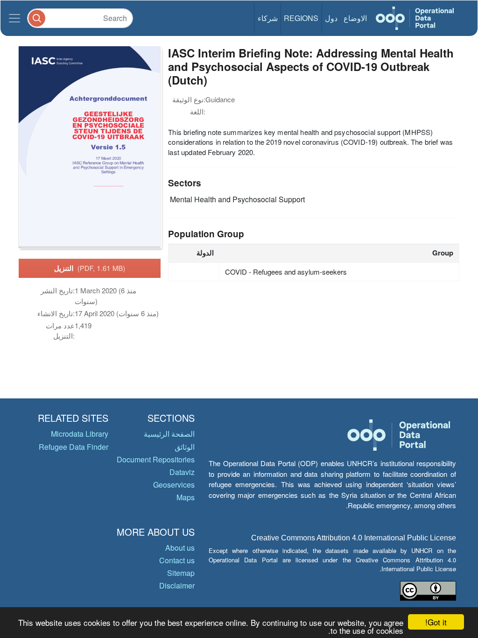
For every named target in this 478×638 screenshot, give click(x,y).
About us (180, 547)
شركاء (268, 18)
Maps (185, 497)
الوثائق (185, 446)
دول (331, 18)
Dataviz (182, 472)
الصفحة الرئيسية (169, 433)
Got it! (436, 622)
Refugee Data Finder (73, 446)
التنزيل (90, 268)
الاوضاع (355, 18)
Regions (301, 18)
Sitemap (181, 572)
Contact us (177, 560)
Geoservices (174, 484)
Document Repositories (156, 459)
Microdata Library (79, 433)
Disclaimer (177, 585)
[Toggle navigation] (14, 18)
